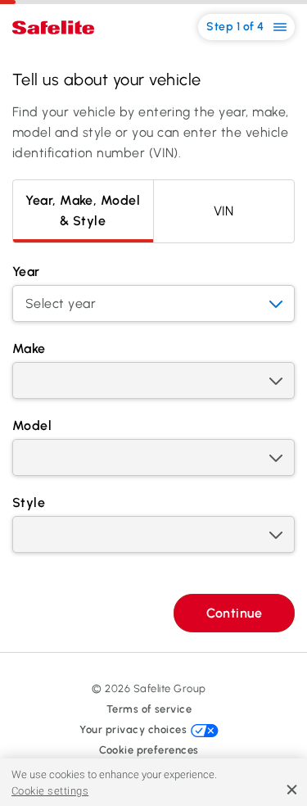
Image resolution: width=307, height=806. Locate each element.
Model (32, 425)
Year (26, 271)
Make (29, 348)
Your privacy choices (134, 729)
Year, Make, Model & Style (82, 210)
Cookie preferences (149, 750)
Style (28, 502)
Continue (234, 613)
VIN (224, 211)
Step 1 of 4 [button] (236, 27)
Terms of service (149, 709)
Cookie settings (49, 791)
